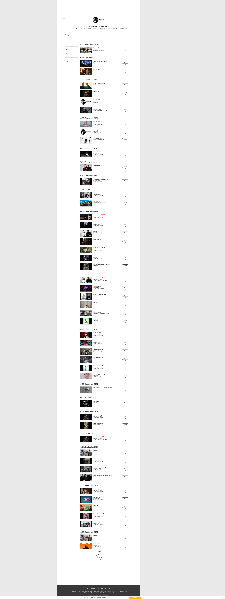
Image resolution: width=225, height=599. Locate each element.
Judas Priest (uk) (97, 286)
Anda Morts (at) (96, 214)
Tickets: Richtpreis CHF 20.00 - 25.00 (100, 110)
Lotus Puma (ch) (97, 69)
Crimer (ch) (95, 294)
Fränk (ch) (95, 121)
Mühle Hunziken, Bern (97, 232)
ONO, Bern (95, 240)
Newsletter (96, 592)
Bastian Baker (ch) (97, 415)
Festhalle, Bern (96, 166)
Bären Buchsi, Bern (97, 109)
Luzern (96, 28)
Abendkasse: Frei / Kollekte (98, 50)
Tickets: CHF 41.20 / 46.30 (98, 335)
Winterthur (121, 28)
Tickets (125, 62)
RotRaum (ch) (109, 475)
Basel (78, 28)
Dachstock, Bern (96, 515)
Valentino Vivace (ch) (103, 294)
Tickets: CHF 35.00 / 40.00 (98, 368)
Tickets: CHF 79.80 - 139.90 (98, 168)
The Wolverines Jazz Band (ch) (100, 61)
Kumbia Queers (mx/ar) (98, 513)
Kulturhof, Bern (96, 257)
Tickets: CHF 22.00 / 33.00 (98, 242)
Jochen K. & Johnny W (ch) (99, 475)
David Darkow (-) (97, 91)
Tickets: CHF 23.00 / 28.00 (98, 154)
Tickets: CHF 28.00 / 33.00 (98, 499)
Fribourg (85, 28)
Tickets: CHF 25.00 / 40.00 (98, 516)
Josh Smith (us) (96, 256)
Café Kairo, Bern (96, 180)
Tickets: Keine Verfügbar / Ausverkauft (100, 280)
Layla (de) (95, 365)
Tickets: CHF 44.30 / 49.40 (98, 403)
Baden (74, 28)
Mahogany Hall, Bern (97, 62)
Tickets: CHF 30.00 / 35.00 (98, 195)
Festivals (82, 592)
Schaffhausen (102, 28)
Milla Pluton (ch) (97, 264)
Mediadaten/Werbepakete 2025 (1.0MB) (106, 592)
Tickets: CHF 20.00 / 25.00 (98, 63)
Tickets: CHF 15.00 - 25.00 (98, 181)
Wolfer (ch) (95, 151)
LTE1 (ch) (95, 130)
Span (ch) (95, 450)
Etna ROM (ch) (96, 302)
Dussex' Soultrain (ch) (98, 357)
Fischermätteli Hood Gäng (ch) (100, 467)
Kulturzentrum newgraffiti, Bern (99, 139)
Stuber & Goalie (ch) (105, 264)
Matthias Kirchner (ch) (98, 247)
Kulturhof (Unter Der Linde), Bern (99, 202)
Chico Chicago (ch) (97, 138)
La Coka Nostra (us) (97, 401)
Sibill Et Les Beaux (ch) (98, 423)
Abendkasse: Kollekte (97, 72)
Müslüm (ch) (96, 332)
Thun (117, 28)
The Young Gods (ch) (98, 223)
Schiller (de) (96, 543)
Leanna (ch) (96, 47)
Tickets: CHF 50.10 (97, 85)
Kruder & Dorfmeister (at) (99, 83)
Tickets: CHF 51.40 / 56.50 (98, 417)
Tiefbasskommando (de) (98, 341)
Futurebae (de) (96, 497)
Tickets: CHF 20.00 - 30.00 (98, 94)
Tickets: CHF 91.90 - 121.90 (98, 288)
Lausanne (92, 28)
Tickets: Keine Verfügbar (97, 343)
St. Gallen (113, 28)
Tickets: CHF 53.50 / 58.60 (98, 491)
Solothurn (108, 28)
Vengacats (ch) (96, 179)
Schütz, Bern (95, 101)
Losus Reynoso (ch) (97, 319)
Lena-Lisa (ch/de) (97, 239)
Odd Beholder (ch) (97, 458)
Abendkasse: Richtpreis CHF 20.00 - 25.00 (101, 313)
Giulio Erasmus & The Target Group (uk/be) (102, 387)
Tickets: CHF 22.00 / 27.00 (98, 217)
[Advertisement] (98, 572)
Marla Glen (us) (96, 489)
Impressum (117, 592)
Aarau (71, 28)
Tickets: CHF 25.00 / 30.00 (98, 124)
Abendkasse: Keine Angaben (98, 140)
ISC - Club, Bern (96, 216)
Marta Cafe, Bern (96, 49)
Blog (92, 592)
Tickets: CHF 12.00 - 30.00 (98, 305)
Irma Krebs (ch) (96, 201)
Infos (125, 48)
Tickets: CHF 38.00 (97, 469)
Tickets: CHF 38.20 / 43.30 (98, 233)
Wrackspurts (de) (104, 179)
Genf (88, 28)
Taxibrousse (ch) (97, 522)
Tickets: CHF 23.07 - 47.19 (98, 258)
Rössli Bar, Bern (96, 153)
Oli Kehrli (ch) (96, 108)
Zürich (126, 28)
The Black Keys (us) (97, 165)
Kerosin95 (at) (96, 374)
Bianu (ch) (95, 99)
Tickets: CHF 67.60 (97, 546)
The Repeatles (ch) (97, 310)
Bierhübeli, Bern (96, 84)
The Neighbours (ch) (98, 349)
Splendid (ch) (96, 231)
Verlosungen (87, 592)
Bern (81, 28)
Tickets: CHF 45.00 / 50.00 (98, 296)
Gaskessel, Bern (96, 194)
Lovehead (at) (96, 192)
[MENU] (63, 20)
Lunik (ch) (95, 505)
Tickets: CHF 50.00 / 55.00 (98, 225)
